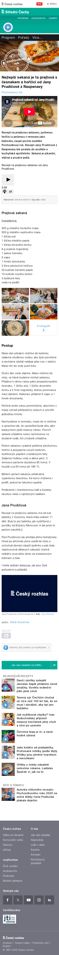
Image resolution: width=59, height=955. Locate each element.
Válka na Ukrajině (13, 835)
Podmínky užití (41, 943)
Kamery (53, 18)
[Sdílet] (10, 191)
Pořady (23, 38)
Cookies (7, 943)
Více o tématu (13, 785)
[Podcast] (5, 191)
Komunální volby (13, 840)
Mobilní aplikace (12, 880)
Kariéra (35, 849)
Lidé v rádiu (38, 844)
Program (23, 18)
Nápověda (37, 840)
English (7, 946)
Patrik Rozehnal (19, 622)
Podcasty (8, 875)
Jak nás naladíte (40, 835)
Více (37, 38)
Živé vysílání (10, 866)
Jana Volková (47, 614)
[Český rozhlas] (12, 4)
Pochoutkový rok (12, 92)
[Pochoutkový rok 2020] (29, 56)
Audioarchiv (38, 18)
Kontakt (35, 854)
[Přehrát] (8, 180)
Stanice (7, 844)
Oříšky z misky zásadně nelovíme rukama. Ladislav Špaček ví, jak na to (35, 768)
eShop (7, 849)
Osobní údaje (22, 943)
